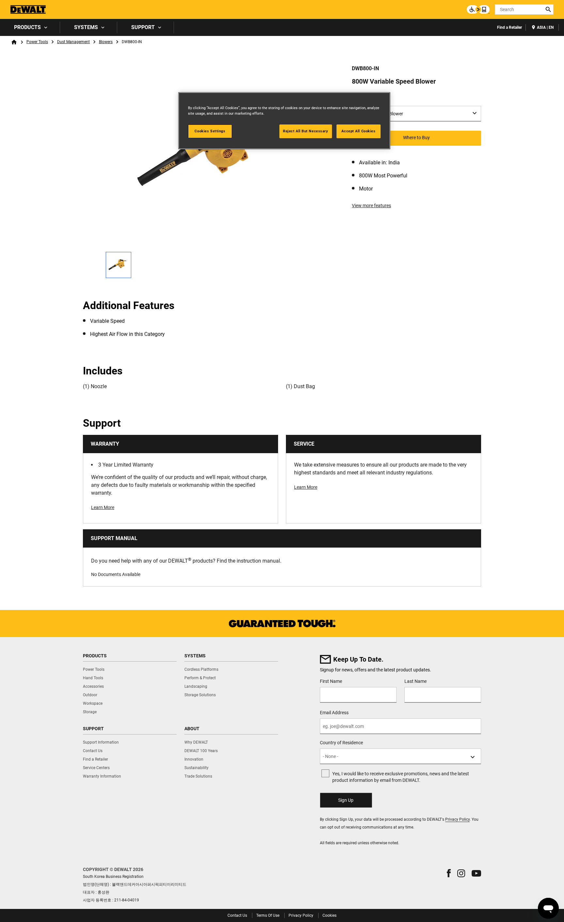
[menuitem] (30, 27)
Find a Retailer (509, 27)
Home (14, 42)
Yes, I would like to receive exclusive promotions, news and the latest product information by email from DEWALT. (400, 777)
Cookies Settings (210, 131)
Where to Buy (416, 137)
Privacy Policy (457, 819)
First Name (331, 681)
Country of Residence (341, 742)
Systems (86, 27)
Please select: (367, 99)
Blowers (106, 42)
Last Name (415, 681)
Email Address (334, 712)
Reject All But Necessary (305, 131)
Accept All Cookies (358, 131)
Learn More (102, 507)
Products (27, 27)
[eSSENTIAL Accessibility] (478, 9)
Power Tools (37, 42)
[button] (449, 873)
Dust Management (73, 42)
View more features (371, 205)
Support (143, 27)
